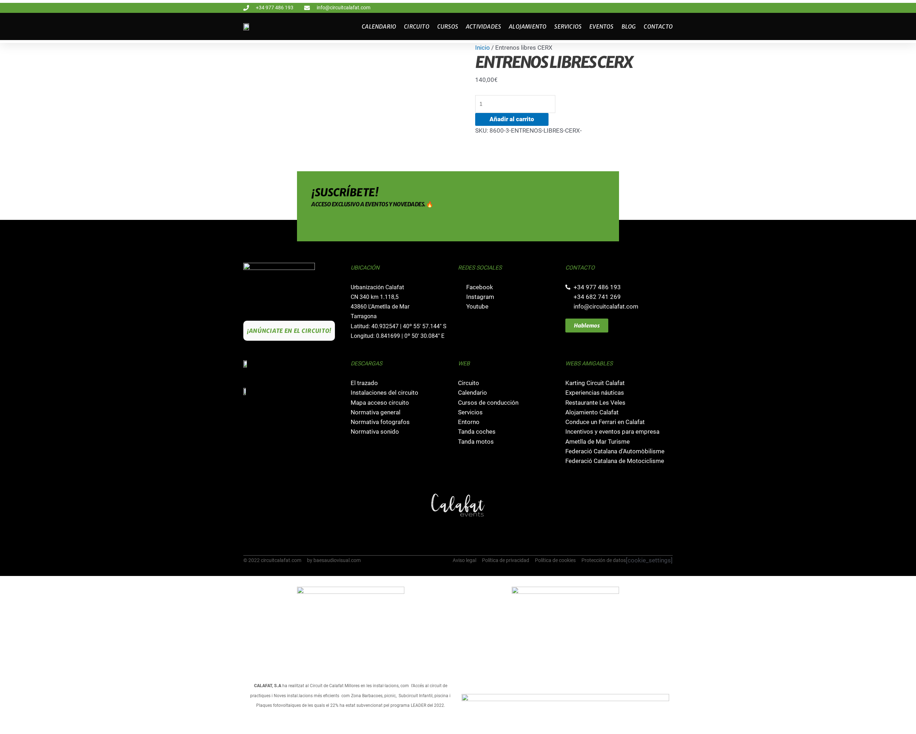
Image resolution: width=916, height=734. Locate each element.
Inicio (482, 47)
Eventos (601, 26)
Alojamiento (527, 26)
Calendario (379, 26)
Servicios (567, 26)
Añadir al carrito (511, 119)
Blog (629, 26)
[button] (250, 505)
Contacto (658, 26)
